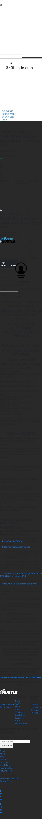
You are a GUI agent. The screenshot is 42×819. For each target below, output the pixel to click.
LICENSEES (5, 37)
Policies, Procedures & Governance (15, 31)
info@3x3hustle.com (9, 704)
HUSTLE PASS (6, 50)
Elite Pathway (6, 20)
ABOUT (3, 11)
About (18, 704)
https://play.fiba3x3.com (12, 541)
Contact (18, 709)
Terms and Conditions (9, 778)
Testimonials (5, 25)
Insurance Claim (7, 768)
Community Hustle (8, 14)
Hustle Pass (20, 715)
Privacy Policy (6, 781)
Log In (4, 119)
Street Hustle (6, 17)
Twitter (35, 704)
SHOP (2, 34)
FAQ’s (2, 28)
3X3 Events (20, 712)
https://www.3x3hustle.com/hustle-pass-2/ (20, 583)
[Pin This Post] (21, 796)
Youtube (36, 713)
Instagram (36, 707)
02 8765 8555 (35, 677)
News (17, 701)
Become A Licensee (8, 42)
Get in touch (5, 707)
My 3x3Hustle (6, 53)
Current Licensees (8, 39)
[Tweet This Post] (21, 793)
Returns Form (21, 723)
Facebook (35, 710)
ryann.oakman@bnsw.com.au (14, 677)
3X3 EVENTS (5, 47)
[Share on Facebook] (21, 790)
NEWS (2, 8)
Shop (17, 706)
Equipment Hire (7, 22)
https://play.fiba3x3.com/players (16, 547)
